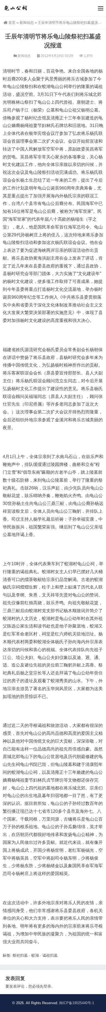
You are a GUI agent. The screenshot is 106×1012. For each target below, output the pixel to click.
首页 (11, 23)
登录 (47, 986)
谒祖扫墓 (50, 955)
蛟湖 (35, 955)
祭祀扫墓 (20, 955)
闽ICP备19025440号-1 (76, 1003)
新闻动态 (27, 23)
